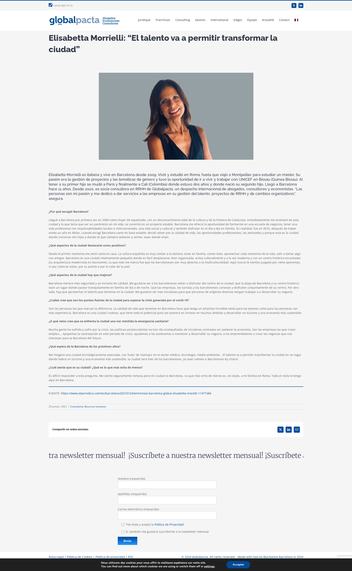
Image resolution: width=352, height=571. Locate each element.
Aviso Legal (56, 557)
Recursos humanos (95, 406)
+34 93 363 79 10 (62, 5)
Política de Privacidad (169, 524)
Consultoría (76, 406)
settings (209, 566)
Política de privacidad (110, 557)
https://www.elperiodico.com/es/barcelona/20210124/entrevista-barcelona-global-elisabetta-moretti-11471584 (136, 393)
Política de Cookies (79, 557)
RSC (130, 557)
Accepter (238, 565)
